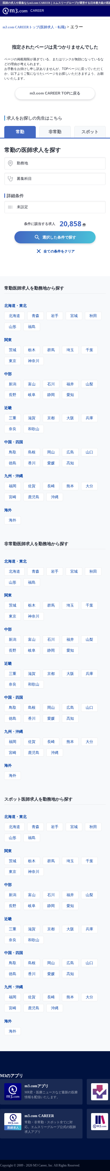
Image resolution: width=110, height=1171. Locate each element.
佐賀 (32, 485)
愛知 (70, 394)
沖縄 (54, 496)
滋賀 (32, 417)
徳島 (12, 462)
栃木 (32, 349)
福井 (70, 383)
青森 (35, 315)
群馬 (51, 349)
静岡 (51, 394)
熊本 (70, 485)
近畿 (8, 407)
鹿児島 (33, 496)
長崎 (51, 485)
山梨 (89, 383)
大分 (89, 485)
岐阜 (32, 394)
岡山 (51, 451)
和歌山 (33, 428)
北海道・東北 (15, 305)
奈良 (12, 428)
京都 (51, 417)
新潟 (12, 383)
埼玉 (70, 349)
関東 (8, 339)
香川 (32, 462)
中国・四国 (13, 441)
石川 (51, 383)
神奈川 (33, 360)
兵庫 (89, 417)
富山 (32, 383)
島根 (32, 451)
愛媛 (51, 462)
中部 (8, 373)
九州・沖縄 (13, 475)
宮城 (74, 315)
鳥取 (12, 451)
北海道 (14, 315)
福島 (32, 326)
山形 (12, 326)
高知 (70, 462)
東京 (12, 360)
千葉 (89, 349)
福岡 (12, 485)
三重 (12, 417)
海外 (8, 509)
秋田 (93, 315)
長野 (12, 394)
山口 (89, 451)
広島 (70, 451)
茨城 (12, 349)
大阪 (70, 417)
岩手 (54, 315)
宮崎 (12, 496)
